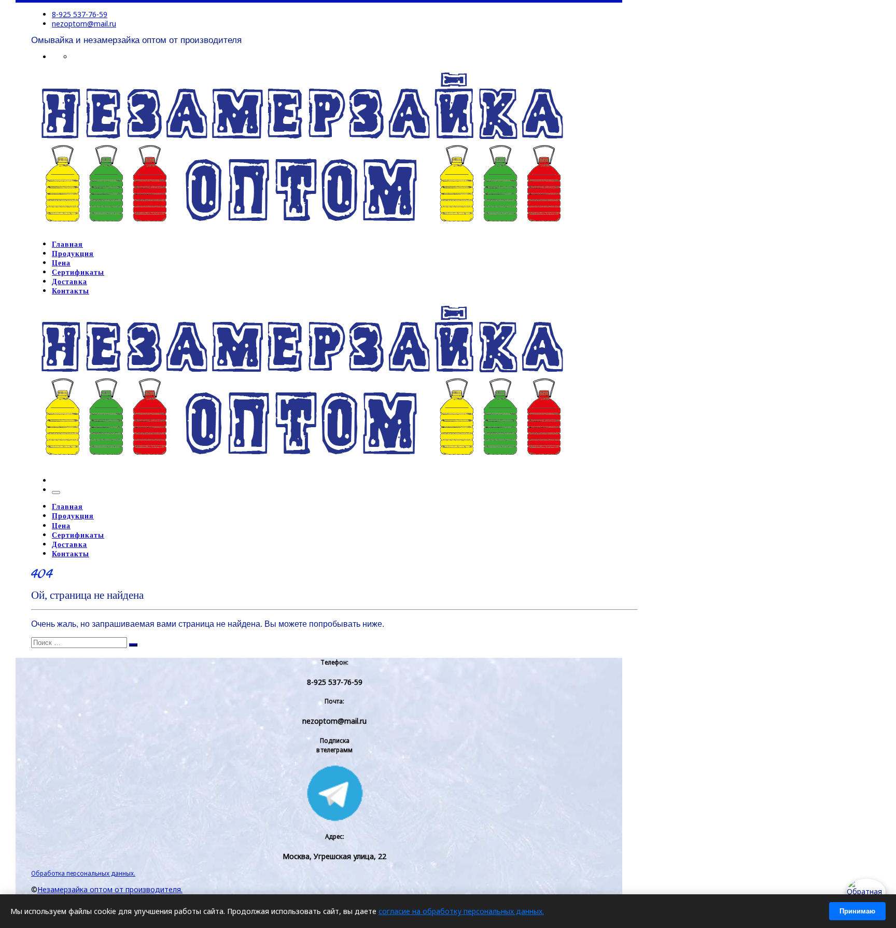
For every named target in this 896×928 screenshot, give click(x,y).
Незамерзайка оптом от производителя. (110, 889)
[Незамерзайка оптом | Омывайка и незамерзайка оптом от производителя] (301, 227)
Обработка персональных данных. (83, 873)
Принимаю (857, 911)
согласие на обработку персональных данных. (461, 911)
